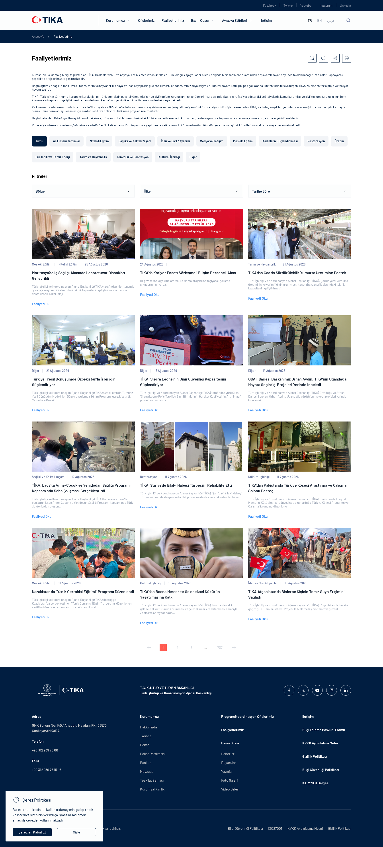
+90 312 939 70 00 (45, 750)
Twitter (288, 5)
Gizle (76, 832)
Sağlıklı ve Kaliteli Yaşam (135, 141)
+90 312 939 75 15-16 (46, 769)
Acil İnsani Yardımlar (66, 141)
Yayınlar (227, 771)
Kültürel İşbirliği (169, 157)
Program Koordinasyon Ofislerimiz (247, 716)
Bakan (145, 745)
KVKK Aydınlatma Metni (320, 743)
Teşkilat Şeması (152, 780)
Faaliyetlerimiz (173, 20)
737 (220, 647)
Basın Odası (200, 20)
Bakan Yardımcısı (152, 753)
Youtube (306, 5)
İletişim (266, 20)
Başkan (145, 762)
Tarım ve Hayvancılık (93, 157)
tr (310, 20)
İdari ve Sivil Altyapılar (175, 141)
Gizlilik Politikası (314, 756)
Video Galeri (230, 789)
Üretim (339, 141)
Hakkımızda (148, 727)
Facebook (269, 5)
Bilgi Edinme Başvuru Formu (323, 730)
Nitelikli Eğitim (99, 141)
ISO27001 (275, 828)
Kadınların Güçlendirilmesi (280, 141)
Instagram (325, 5)
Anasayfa (38, 36)
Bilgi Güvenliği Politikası (320, 769)
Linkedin (345, 5)
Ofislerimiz (146, 20)
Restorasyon (316, 141)
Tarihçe (145, 736)
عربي (331, 20)
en (319, 20)
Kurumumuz (115, 20)
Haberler (227, 753)
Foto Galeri (229, 780)
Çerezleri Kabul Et (32, 832)
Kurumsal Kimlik (152, 789)
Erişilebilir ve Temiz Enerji (52, 157)
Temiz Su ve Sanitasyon (133, 157)
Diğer (193, 157)
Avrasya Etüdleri (234, 20)
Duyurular (228, 762)
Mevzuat (146, 771)
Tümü (39, 141)
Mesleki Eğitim (243, 141)
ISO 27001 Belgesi (315, 783)
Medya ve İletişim (211, 141)
